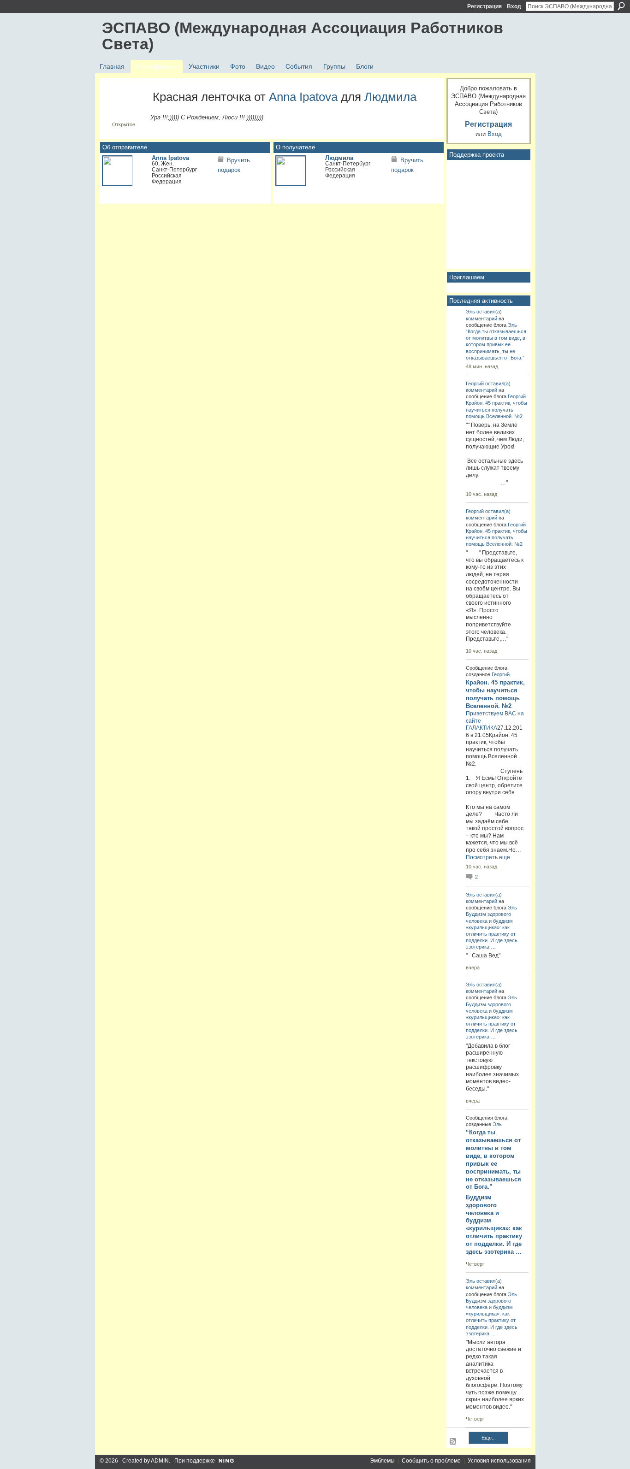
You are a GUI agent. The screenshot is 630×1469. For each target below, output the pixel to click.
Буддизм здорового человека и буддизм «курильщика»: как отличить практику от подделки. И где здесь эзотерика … (494, 1224)
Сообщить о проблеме (431, 1460)
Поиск (621, 6)
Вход (514, 6)
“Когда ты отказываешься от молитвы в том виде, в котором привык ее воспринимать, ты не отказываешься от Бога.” (496, 344)
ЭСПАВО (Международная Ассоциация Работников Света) (302, 36)
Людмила (390, 97)
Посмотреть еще (488, 857)
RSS (453, 1442)
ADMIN (160, 1460)
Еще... (488, 1437)
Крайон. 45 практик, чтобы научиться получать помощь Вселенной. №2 (496, 409)
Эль (470, 311)
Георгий (475, 383)
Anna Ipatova (303, 97)
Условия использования (499, 1460)
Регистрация (484, 6)
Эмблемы (382, 1460)
